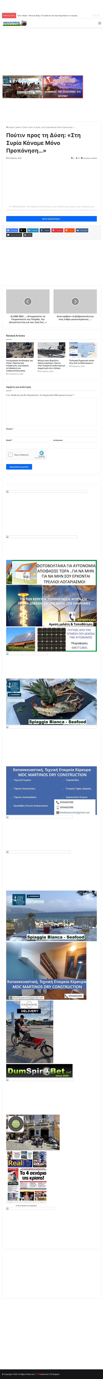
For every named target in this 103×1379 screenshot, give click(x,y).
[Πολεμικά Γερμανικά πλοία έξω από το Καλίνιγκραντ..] (83, 350)
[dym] (39, 1077)
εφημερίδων (33, 1205)
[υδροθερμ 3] (38, 852)
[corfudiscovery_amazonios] (63, 87)
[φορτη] (26, 654)
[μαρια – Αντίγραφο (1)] (51, 728)
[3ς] (40, 1080)
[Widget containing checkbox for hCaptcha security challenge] (26, 455)
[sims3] (33, 1150)
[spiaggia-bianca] (23, 87)
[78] (51, 651)
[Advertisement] (51, 6)
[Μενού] (99, 24)
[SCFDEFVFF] (51, 814)
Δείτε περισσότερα (51, 219)
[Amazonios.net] (14, 23)
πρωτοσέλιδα (22, 1205)
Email (9, 440)
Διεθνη (18, 127)
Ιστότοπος (57, 440)
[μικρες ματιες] (30, 1209)
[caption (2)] (51, 724)
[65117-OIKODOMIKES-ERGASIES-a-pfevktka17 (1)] (46, 999)
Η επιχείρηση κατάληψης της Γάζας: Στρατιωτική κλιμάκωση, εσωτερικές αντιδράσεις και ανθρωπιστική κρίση (19, 365)
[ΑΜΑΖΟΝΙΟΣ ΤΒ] (46, 492)
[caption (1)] (51, 940)
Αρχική (11, 127)
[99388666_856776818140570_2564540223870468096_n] (29, 1062)
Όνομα (9, 429)
